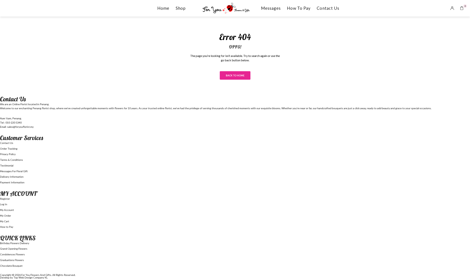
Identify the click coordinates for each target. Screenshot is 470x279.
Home (163, 8)
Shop (181, 8)
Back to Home (235, 75)
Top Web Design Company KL (30, 277)
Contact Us (328, 8)
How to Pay (298, 8)
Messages (271, 8)
